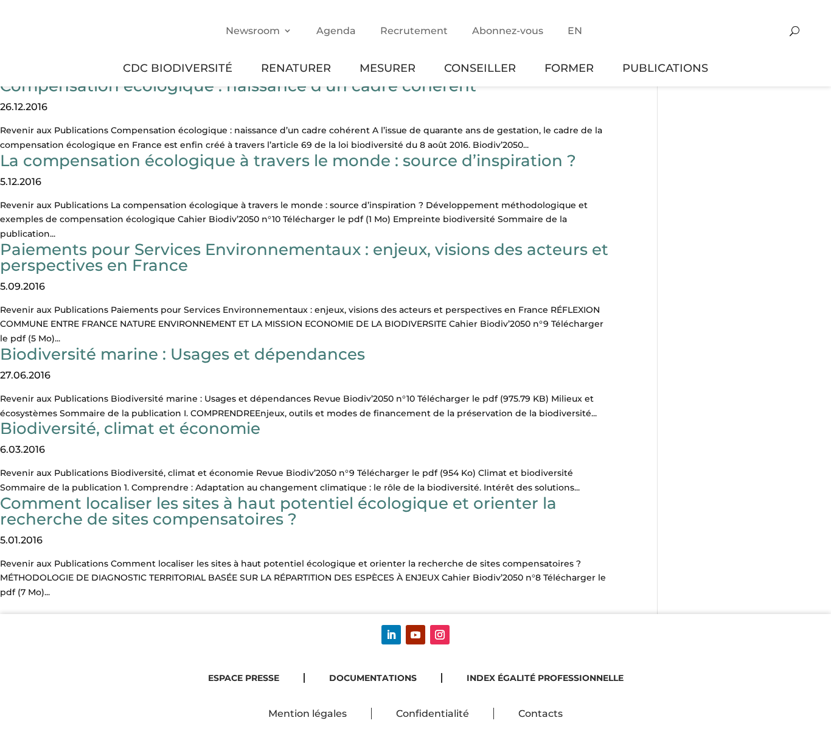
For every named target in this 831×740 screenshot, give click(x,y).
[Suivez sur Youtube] (415, 634)
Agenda (336, 31)
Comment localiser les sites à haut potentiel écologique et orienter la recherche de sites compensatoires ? (278, 511)
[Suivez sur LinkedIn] (391, 634)
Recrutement (414, 31)
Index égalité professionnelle (545, 678)
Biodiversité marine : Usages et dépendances (182, 354)
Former (569, 67)
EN (575, 31)
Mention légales (307, 713)
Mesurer (387, 67)
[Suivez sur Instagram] (440, 634)
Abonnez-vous (507, 31)
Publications (665, 67)
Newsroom (253, 31)
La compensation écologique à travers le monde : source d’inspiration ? (288, 160)
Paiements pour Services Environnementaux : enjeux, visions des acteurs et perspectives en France (304, 257)
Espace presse (243, 678)
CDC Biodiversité (177, 67)
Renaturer (296, 67)
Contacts (540, 713)
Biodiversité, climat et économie (130, 428)
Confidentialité (432, 713)
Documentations (373, 678)
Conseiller (480, 67)
